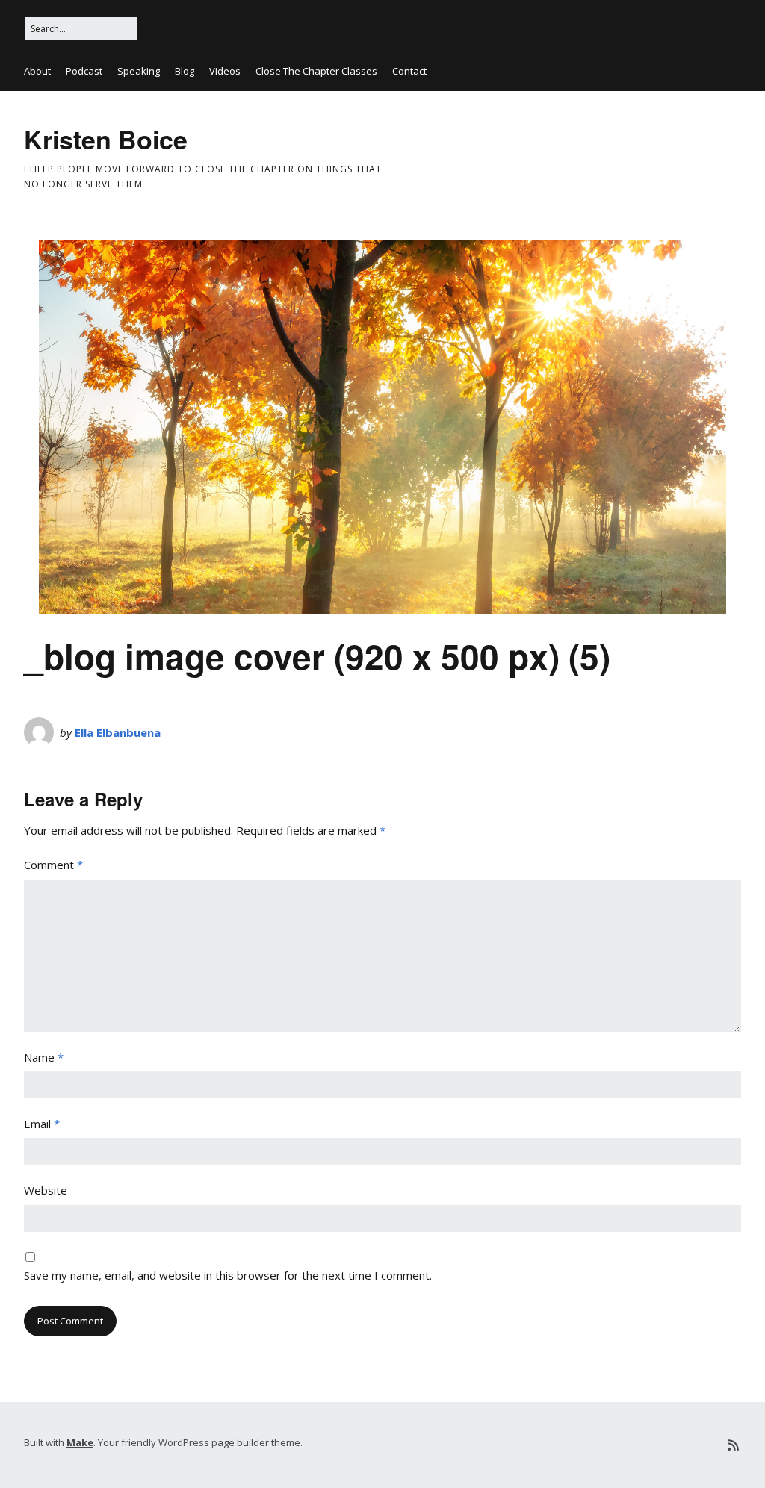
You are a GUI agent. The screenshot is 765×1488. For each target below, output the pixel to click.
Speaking (138, 71)
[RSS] (733, 1445)
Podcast (84, 71)
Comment (53, 864)
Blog (184, 71)
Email (42, 1123)
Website (45, 1190)
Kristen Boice (106, 139)
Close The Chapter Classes (316, 71)
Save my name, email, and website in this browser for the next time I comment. (228, 1275)
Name (44, 1057)
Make (79, 1442)
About (37, 71)
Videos (225, 71)
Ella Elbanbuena (118, 732)
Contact (409, 71)
